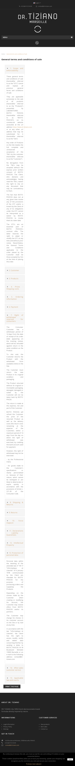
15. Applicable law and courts (14, 679)
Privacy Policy (7, 727)
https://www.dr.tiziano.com (22, 127)
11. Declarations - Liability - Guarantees (14, 533)
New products (45, 724)
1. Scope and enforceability (14, 69)
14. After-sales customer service (14, 669)
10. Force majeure (14, 521)
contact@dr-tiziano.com (12, 745)
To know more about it (33, 764)
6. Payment (13, 307)
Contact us (44, 729)
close (70, 759)
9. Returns (12, 512)
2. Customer (13, 270)
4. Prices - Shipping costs (14, 288)
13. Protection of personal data (14, 554)
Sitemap (5, 729)
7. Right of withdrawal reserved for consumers (14, 318)
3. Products (13, 278)
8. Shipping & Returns (14, 503)
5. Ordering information (14, 298)
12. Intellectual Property (14, 544)
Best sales (44, 727)
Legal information (8, 724)
